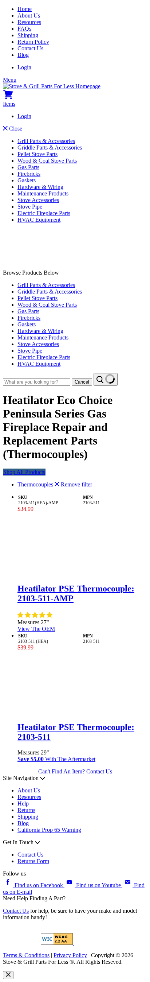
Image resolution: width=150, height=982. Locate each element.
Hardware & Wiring (40, 187)
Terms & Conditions (26, 955)
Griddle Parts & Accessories (49, 147)
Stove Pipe (29, 206)
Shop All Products (24, 472)
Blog (23, 55)
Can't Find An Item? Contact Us (75, 771)
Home (24, 9)
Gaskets (26, 180)
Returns (26, 810)
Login (24, 67)
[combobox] (36, 382)
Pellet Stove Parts (37, 154)
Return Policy (33, 42)
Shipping (27, 35)
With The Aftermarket (56, 759)
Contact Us (30, 48)
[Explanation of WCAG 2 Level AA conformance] (57, 943)
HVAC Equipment (38, 220)
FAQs (24, 29)
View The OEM (36, 629)
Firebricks (28, 174)
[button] (35, 615)
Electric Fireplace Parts (43, 213)
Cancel (82, 382)
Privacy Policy (70, 955)
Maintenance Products (42, 193)
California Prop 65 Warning (49, 830)
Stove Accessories (38, 200)
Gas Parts (28, 167)
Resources (29, 22)
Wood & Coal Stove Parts (47, 161)
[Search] (106, 379)
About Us (28, 15)
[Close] (8, 975)
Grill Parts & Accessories (46, 141)
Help (23, 803)
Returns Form (33, 861)
